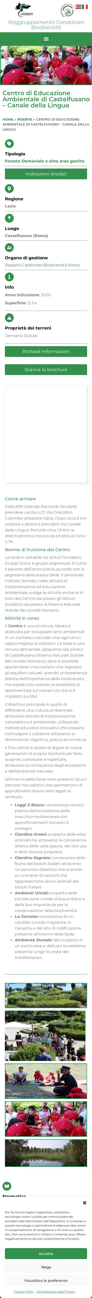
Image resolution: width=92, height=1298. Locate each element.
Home (7, 119)
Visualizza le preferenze (46, 1280)
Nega (46, 1267)
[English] (79, 6)
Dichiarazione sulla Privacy (56, 1291)
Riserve (24, 119)
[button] (84, 1202)
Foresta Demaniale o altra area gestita (44, 161)
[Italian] (85, 6)
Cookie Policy (24, 1291)
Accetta (46, 1253)
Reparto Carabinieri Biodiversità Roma (42, 265)
